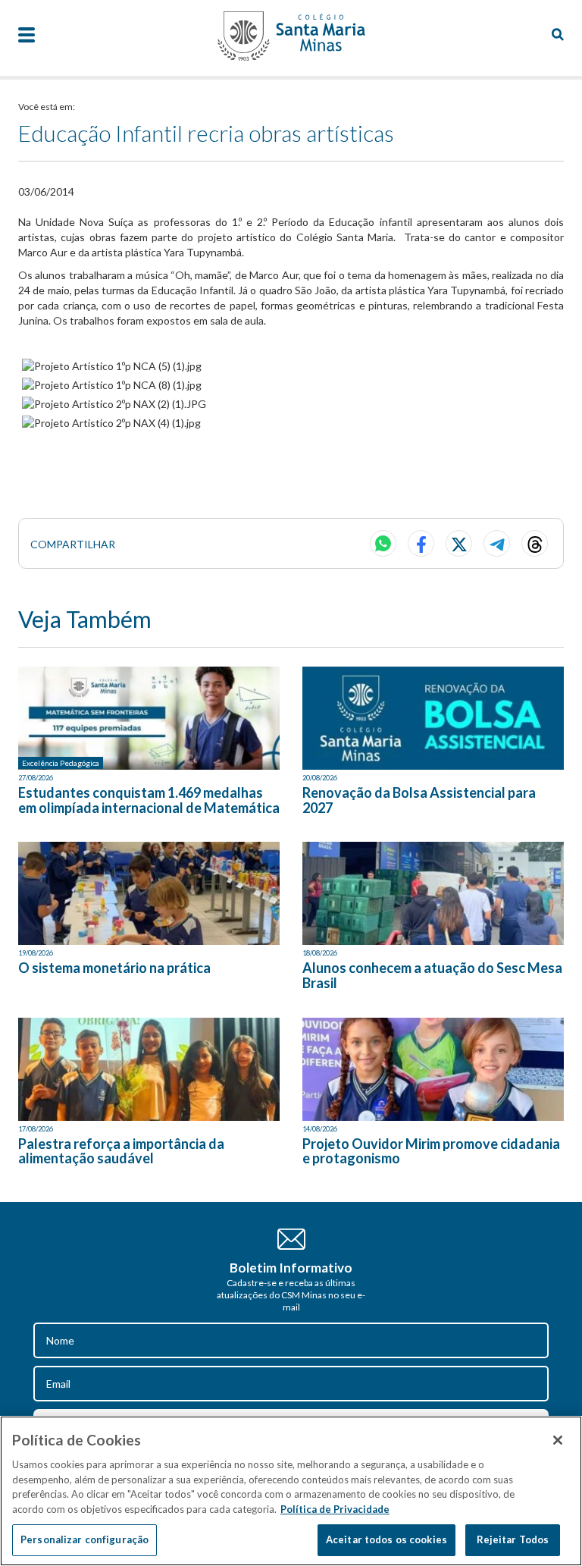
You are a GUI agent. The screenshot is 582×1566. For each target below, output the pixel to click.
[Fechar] (557, 1440)
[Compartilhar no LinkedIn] (534, 543)
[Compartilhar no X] (459, 543)
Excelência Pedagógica (60, 762)
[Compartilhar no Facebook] (421, 543)
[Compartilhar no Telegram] (496, 543)
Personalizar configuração (84, 1539)
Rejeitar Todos (513, 1539)
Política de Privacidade (335, 1509)
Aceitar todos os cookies (386, 1539)
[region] (291, 1491)
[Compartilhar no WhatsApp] (383, 543)
